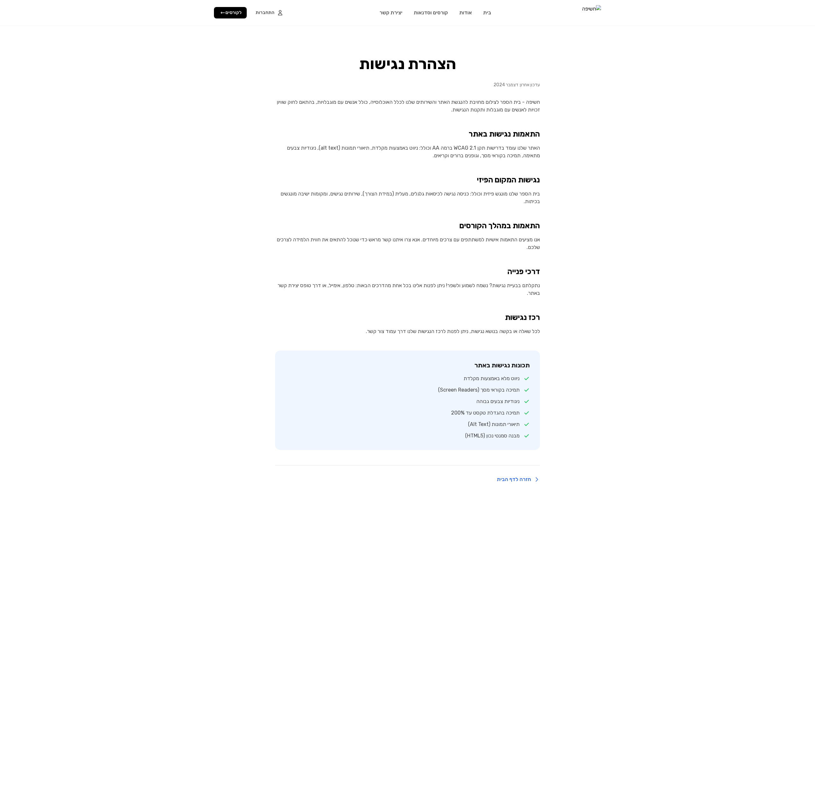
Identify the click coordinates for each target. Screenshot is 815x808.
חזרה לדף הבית (514, 479)
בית (487, 13)
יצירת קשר (390, 13)
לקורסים (233, 12)
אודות (465, 13)
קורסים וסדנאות (431, 13)
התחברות (265, 12)
